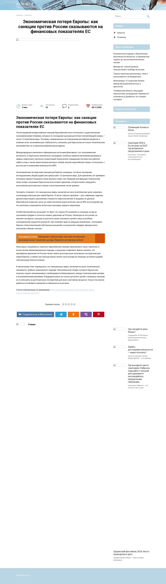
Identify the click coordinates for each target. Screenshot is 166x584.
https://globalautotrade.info (27, 293)
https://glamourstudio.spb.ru (82, 290)
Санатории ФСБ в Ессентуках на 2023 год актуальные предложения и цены (138, 147)
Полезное (85, 5)
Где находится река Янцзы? (137, 330)
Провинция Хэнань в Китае (138, 128)
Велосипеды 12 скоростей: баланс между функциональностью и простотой (128, 84)
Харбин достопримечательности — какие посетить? (140, 350)
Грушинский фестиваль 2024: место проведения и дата (131, 553)
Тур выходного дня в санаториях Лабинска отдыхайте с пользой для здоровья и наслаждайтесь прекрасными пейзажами (139, 373)
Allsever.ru (24, 4)
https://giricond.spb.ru (59, 290)
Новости (97, 5)
